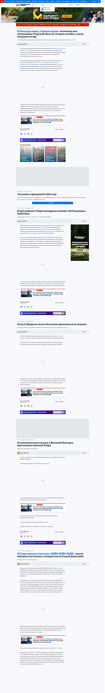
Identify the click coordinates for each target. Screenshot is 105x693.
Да (42, 9)
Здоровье (58, 1)
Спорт (77, 1)
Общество (34, 1)
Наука (72, 1)
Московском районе (44, 229)
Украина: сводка (42, 24)
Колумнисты (83, 1)
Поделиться (84, 44)
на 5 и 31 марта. (58, 648)
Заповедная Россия (64, 24)
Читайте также (20, 191)
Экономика (41, 1)
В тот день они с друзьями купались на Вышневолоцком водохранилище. (39, 63)
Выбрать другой (47, 9)
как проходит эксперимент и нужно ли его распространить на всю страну (48, 120)
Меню (2, 1)
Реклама (78, 4)
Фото (8, 1)
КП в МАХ (49, 24)
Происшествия (73, 24)
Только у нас (30, 24)
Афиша (78, 24)
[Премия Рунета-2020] (34, 4)
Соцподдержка (66, 1)
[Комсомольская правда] (23, 5)
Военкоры (36, 24)
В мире (47, 1)
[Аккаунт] (103, 1)
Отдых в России (55, 24)
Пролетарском (50, 231)
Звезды (52, 1)
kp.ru (63, 129)
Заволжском (33, 233)
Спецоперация (19, 1)
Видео (12, 1)
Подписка (85, 4)
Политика (27, 1)
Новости (24, 24)
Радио (71, 4)
